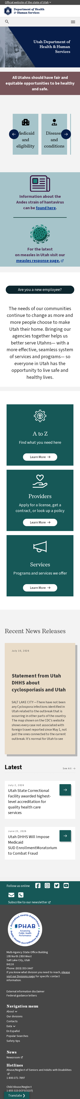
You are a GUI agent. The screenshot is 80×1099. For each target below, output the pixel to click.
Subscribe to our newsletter (30, 903)
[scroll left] (14, 134)
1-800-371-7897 (16, 1078)
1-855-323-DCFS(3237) (20, 1091)
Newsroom (15, 1057)
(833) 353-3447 (24, 968)
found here (46, 208)
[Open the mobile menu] (73, 22)
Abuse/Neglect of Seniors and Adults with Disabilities (39, 1072)
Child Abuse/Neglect (19, 1087)
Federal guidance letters (22, 996)
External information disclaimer (26, 991)
